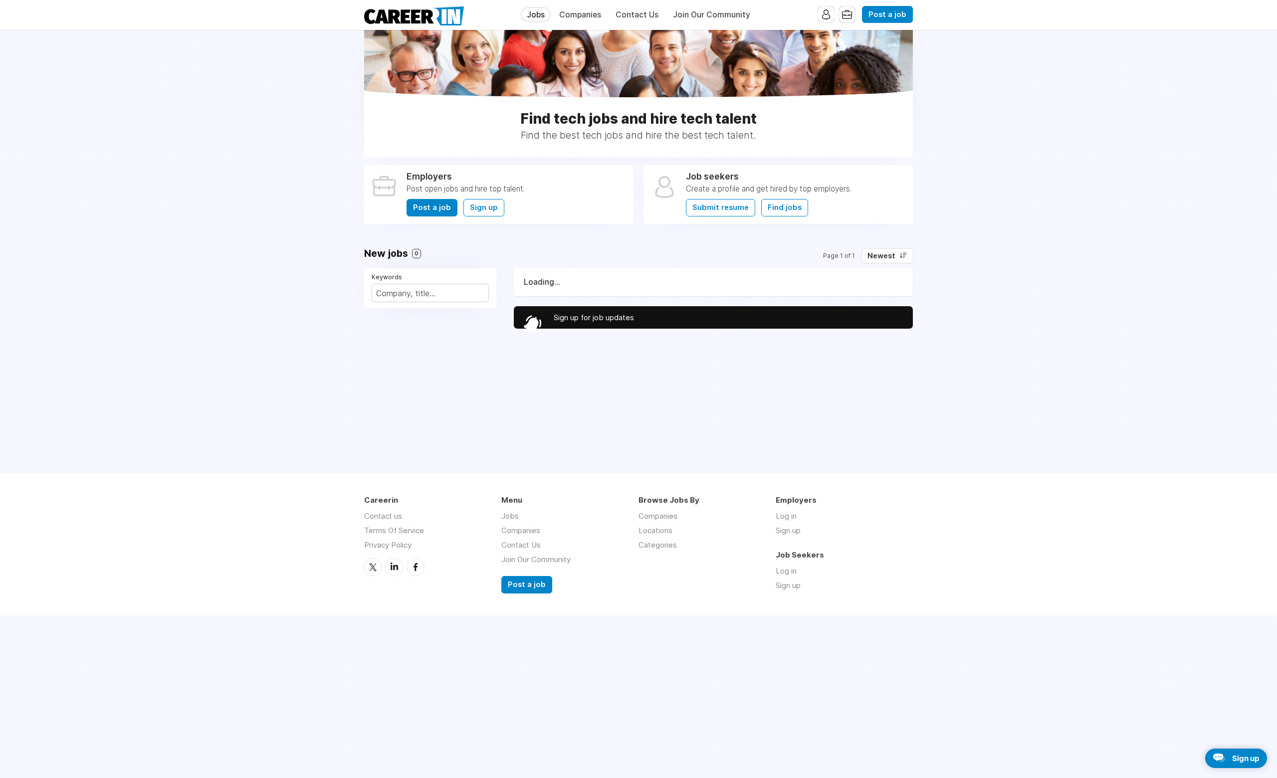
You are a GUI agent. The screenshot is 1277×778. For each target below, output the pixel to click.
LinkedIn (394, 567)
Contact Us (637, 14)
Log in (786, 516)
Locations (655, 530)
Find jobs (785, 207)
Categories (657, 545)
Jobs (536, 14)
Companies (580, 14)
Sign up (484, 207)
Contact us (383, 516)
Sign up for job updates (594, 317)
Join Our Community (711, 14)
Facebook (415, 567)
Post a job (887, 14)
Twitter (372, 567)
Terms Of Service (394, 530)
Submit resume (720, 207)
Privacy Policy (388, 545)
